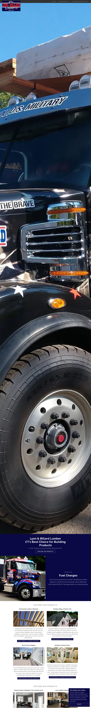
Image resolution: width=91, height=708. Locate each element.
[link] (11, 1)
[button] (63, 1)
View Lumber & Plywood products (28, 640)
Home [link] (54, 1)
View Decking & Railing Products (28, 678)
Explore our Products (45, 551)
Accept (79, 704)
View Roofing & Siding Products (62, 639)
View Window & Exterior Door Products (62, 677)
